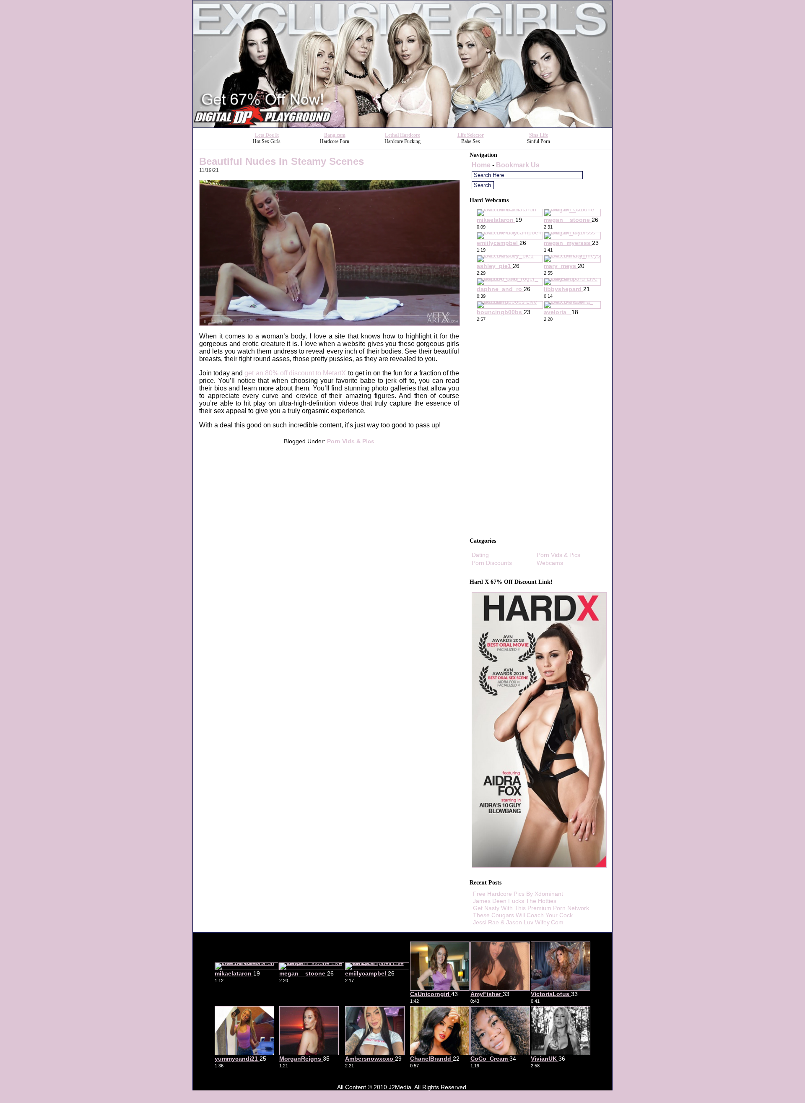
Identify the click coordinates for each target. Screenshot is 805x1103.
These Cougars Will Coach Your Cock (523, 915)
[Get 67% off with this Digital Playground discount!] (402, 125)
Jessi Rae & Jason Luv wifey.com (518, 922)
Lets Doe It (267, 135)
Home (481, 165)
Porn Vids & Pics (350, 441)
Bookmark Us (518, 165)
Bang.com (334, 135)
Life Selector (470, 135)
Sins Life (538, 135)
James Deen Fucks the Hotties (514, 900)
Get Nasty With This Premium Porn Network (531, 908)
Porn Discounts (492, 562)
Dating (480, 555)
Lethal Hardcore (402, 135)
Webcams (550, 562)
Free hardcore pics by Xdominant (518, 893)
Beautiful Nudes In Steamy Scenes (281, 161)
